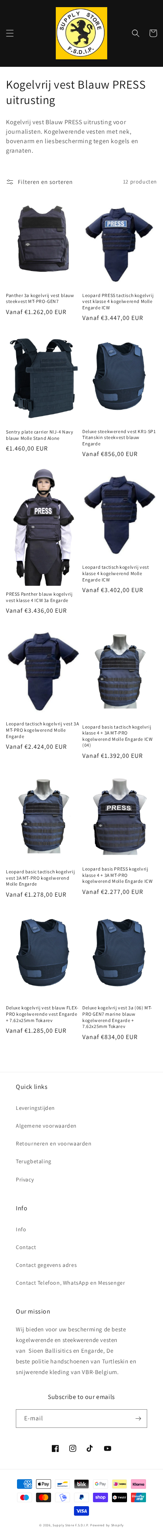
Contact (26, 1247)
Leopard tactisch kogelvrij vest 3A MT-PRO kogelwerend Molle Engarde (42, 730)
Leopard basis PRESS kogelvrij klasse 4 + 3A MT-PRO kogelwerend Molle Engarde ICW (117, 875)
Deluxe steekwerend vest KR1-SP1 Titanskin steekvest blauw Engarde (119, 437)
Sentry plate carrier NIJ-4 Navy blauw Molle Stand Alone (40, 435)
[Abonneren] (138, 1418)
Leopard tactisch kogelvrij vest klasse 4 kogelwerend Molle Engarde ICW (115, 573)
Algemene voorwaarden (46, 1125)
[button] (10, 33)
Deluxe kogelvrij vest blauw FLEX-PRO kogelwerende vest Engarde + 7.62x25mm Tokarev (42, 1014)
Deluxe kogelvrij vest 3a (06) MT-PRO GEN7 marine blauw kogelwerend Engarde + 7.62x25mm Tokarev (117, 1017)
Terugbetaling (33, 1161)
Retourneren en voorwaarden (54, 1143)
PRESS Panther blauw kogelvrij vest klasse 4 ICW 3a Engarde (39, 597)
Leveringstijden (35, 1107)
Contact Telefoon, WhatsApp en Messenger (70, 1282)
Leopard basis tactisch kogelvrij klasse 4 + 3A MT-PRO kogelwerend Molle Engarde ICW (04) (117, 736)
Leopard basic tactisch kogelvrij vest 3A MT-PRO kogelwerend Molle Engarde (40, 878)
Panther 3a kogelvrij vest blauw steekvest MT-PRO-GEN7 (40, 298)
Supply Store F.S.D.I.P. (71, 1525)
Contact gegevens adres (46, 1264)
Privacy (25, 1179)
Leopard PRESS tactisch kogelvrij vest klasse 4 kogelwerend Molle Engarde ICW (118, 301)
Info (21, 1229)
